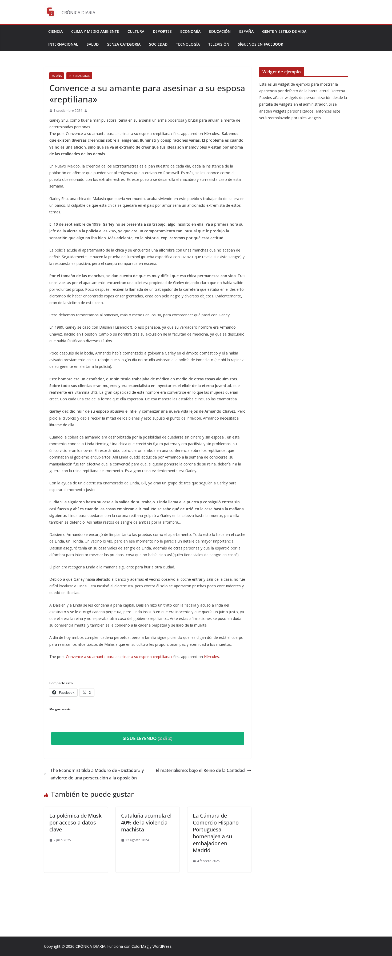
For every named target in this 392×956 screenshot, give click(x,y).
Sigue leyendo (148, 738)
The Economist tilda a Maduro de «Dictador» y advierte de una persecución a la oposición (97, 774)
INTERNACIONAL (63, 44)
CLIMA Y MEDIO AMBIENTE (95, 31)
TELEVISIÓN (218, 44)
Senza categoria (124, 44)
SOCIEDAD (158, 44)
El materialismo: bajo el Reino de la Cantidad (200, 770)
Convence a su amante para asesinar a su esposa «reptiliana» (119, 656)
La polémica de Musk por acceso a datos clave (75, 822)
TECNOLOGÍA (188, 44)
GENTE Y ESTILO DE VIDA (284, 31)
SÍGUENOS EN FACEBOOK (260, 44)
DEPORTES (162, 31)
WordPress (162, 946)
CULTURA (135, 31)
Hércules (211, 656)
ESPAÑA (246, 31)
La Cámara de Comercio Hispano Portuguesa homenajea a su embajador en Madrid (216, 833)
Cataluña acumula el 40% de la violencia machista (146, 822)
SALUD (93, 44)
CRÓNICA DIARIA (90, 946)
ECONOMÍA (190, 31)
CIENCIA (55, 31)
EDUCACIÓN (220, 31)
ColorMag (140, 946)
